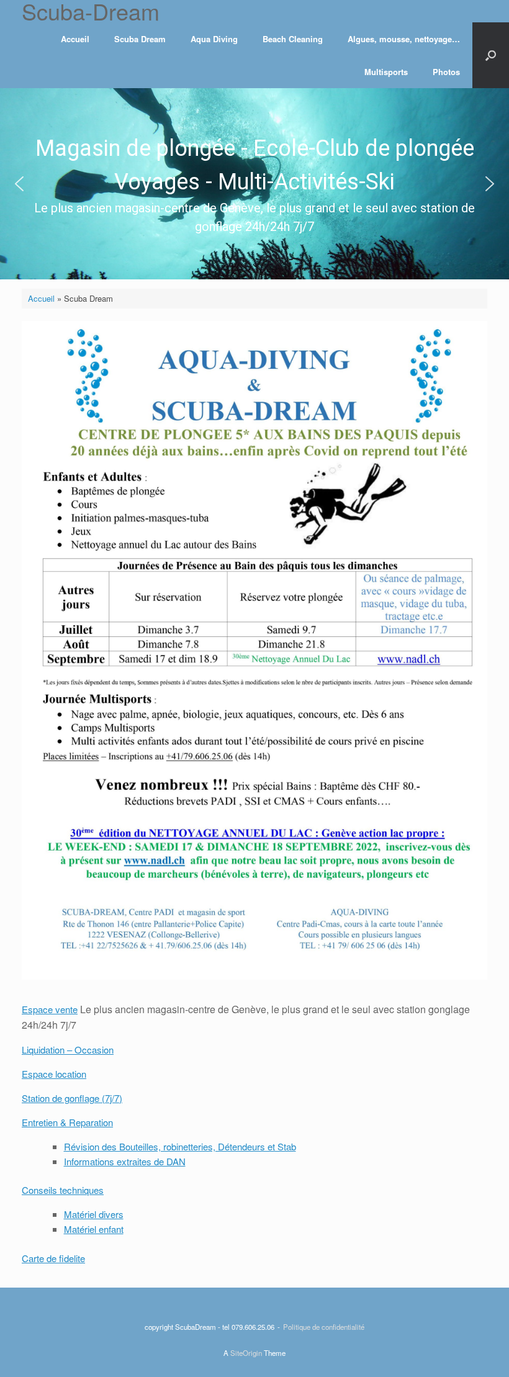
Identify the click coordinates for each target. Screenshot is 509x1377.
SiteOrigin (246, 1353)
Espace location (54, 1073)
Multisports (386, 72)
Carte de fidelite (53, 1258)
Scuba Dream (140, 39)
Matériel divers (94, 1214)
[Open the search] (490, 55)
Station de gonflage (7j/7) (72, 1097)
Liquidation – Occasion (68, 1049)
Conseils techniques (63, 1189)
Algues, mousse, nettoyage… (404, 39)
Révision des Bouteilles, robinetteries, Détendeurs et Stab (180, 1146)
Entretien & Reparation (67, 1122)
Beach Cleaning (293, 39)
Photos (446, 72)
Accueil (75, 39)
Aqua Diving (214, 39)
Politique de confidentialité (323, 1327)
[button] (19, 184)
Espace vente (50, 1009)
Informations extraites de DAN (125, 1161)
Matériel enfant (94, 1228)
